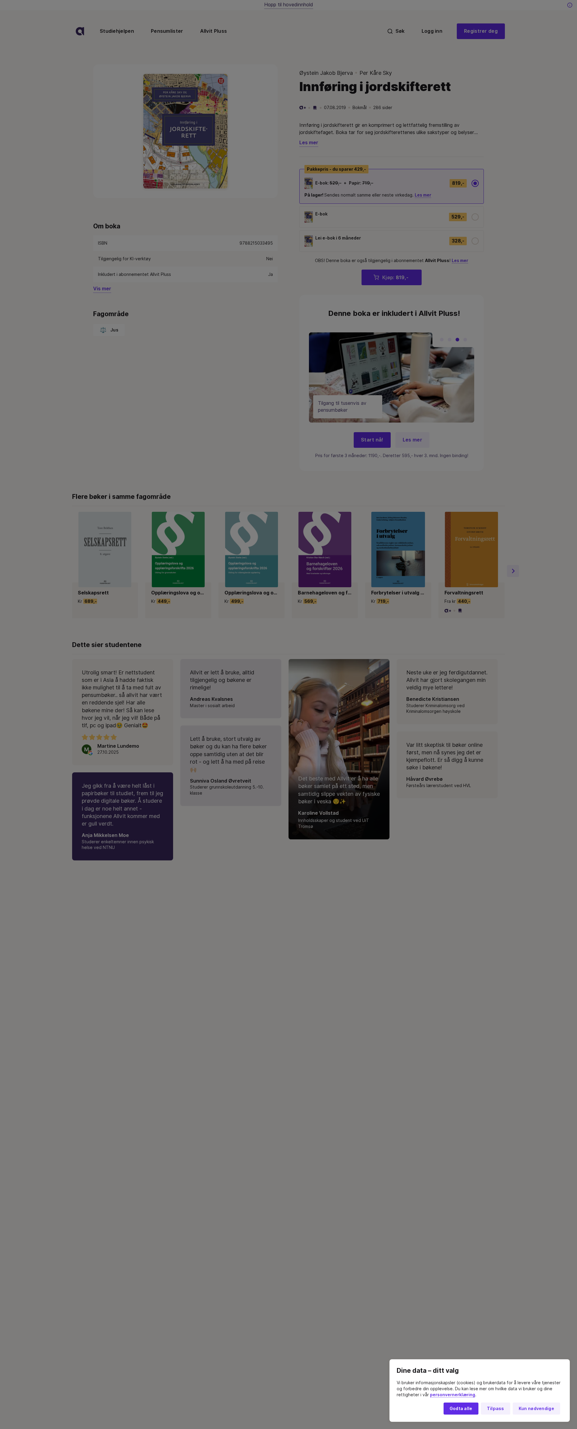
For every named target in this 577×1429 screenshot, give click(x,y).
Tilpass (495, 1408)
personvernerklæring (452, 1394)
